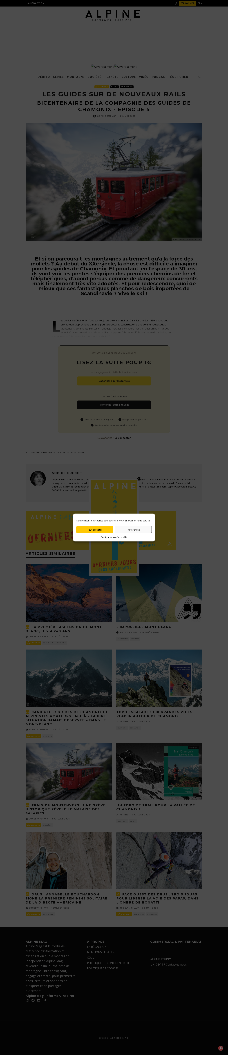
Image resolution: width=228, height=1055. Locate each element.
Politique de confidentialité (114, 537)
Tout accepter (94, 529)
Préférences (133, 529)
